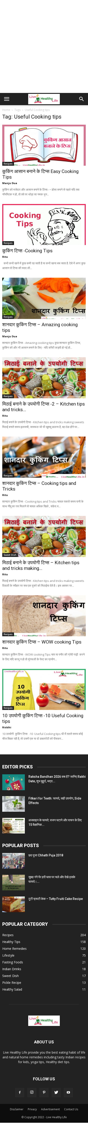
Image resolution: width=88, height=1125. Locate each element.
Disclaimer (16, 1109)
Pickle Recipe (11, 982)
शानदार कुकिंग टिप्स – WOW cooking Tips (41, 642)
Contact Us (71, 1109)
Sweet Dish (10, 554)
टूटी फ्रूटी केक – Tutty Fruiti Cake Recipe (55, 899)
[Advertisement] (44, 46)
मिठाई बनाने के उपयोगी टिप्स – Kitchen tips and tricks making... (40, 565)
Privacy (32, 1109)
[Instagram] (31, 1092)
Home (6, 110)
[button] (81, 99)
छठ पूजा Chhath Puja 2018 (45, 855)
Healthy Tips (11, 942)
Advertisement (50, 1109)
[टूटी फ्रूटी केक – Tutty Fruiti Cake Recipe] (13, 904)
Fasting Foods (12, 962)
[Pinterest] (44, 1092)
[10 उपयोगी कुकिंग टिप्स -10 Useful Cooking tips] (44, 689)
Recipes (8, 163)
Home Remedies (14, 948)
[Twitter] (56, 1092)
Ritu (5, 256)
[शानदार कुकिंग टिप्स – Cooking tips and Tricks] (44, 457)
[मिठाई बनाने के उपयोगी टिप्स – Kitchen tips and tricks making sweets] (44, 536)
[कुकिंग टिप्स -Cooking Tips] (44, 224)
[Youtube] (68, 1092)
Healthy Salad (12, 989)
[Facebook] (19, 1092)
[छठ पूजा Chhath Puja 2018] (13, 861)
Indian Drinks (11, 969)
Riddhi (6, 727)
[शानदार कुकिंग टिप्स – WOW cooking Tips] (44, 615)
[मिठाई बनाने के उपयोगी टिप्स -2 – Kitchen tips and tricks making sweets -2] (44, 377)
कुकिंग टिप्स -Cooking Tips (27, 250)
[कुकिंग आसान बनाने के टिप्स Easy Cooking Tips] (44, 145)
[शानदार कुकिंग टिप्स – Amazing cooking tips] (44, 298)
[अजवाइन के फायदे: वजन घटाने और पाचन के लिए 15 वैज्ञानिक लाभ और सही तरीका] (13, 825)
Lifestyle (8, 955)
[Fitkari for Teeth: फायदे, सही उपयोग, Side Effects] (13, 804)
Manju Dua (9, 183)
